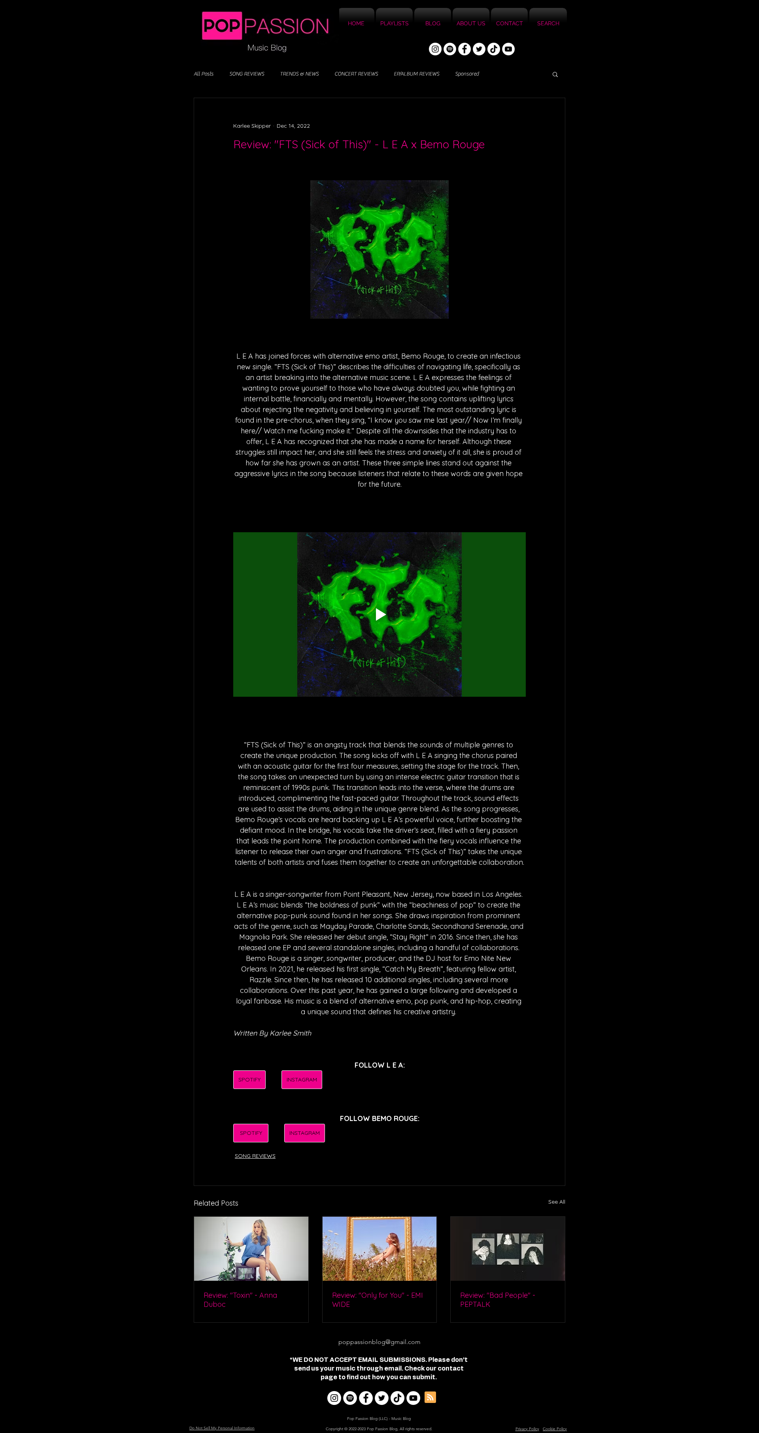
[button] (555, 74)
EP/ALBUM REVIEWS (416, 74)
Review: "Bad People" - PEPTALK (497, 1300)
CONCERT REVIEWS (356, 74)
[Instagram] (435, 49)
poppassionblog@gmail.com (379, 1342)
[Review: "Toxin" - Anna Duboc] (251, 1249)
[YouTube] (508, 49)
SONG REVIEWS (246, 74)
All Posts (203, 74)
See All (556, 1201)
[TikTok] (493, 49)
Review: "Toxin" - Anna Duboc (240, 1300)
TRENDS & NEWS (299, 74)
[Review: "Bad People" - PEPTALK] (508, 1249)
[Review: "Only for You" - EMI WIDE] (380, 1249)
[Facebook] (464, 49)
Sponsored (467, 74)
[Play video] (379, 614)
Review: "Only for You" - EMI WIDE (377, 1300)
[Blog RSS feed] (430, 1397)
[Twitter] (479, 49)
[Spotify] (450, 49)
